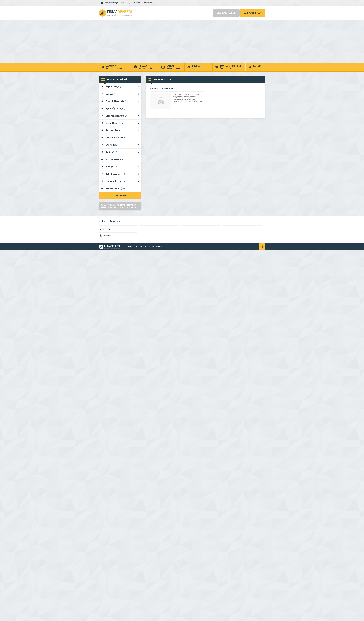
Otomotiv (112, 145)
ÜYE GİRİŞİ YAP (254, 13)
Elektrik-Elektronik (117, 101)
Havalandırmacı (115, 159)
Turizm (111, 152)
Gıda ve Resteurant (117, 116)
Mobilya (111, 167)
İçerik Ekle (107, 235)
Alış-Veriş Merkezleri (118, 137)
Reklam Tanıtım (115, 188)
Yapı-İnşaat (113, 87)
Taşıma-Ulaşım (115, 130)
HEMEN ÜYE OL (228, 13)
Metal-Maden (114, 123)
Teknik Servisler (115, 174)
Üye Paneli (107, 229)
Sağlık (111, 94)
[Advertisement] (182, 41)
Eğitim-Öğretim (115, 108)
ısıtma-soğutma (115, 181)
